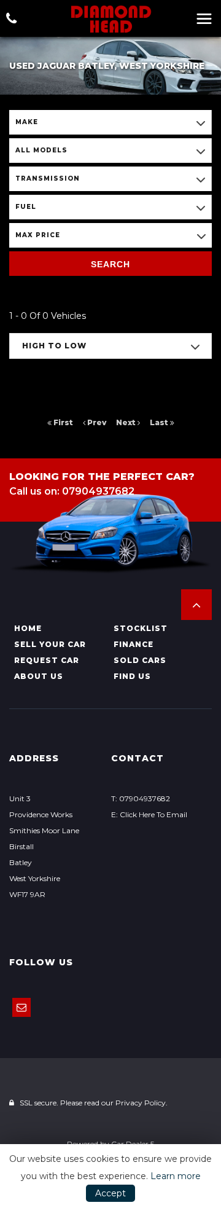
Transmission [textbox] (47, 178)
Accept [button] (110, 1193)
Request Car (46, 660)
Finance (133, 644)
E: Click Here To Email (149, 814)
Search (110, 264)
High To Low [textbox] (54, 345)
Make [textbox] (26, 122)
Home (28, 628)
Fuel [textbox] (25, 207)
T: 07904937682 (140, 798)
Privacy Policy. (141, 1102)
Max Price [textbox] (37, 235)
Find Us (132, 676)
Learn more (175, 1176)
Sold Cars (140, 660)
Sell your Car (50, 644)
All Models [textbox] (41, 150)
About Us (38, 676)
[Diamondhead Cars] (110, 18)
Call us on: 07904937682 (71, 491)
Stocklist (141, 628)
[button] (196, 604)
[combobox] (110, 122)
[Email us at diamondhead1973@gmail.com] (21, 1007)
